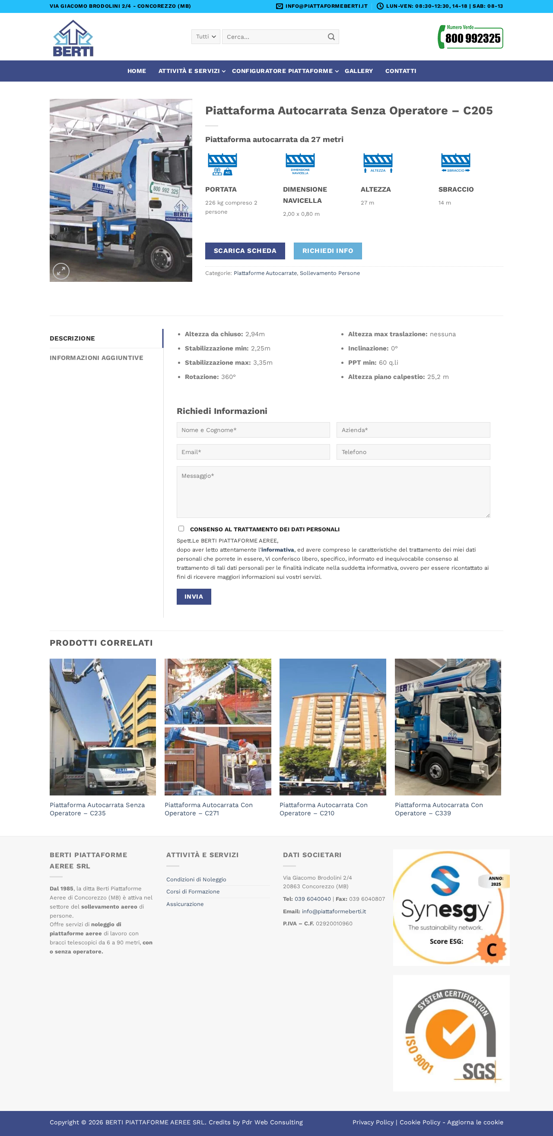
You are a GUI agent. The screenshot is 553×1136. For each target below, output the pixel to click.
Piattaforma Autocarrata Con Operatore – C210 (324, 809)
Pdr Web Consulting (272, 1122)
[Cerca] (331, 36)
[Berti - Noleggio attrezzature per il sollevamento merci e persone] (77, 36)
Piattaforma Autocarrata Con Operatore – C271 (209, 809)
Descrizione (72, 338)
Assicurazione (185, 904)
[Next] (500, 746)
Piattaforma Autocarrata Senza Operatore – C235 (97, 809)
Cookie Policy (420, 1122)
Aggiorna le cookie (475, 1122)
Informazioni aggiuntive (96, 358)
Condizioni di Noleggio (196, 879)
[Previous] (50, 746)
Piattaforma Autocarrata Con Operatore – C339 (439, 809)
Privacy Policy (373, 1122)
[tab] (106, 338)
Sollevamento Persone (330, 273)
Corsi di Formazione (193, 891)
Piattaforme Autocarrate (265, 273)
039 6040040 (313, 899)
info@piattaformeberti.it (334, 911)
